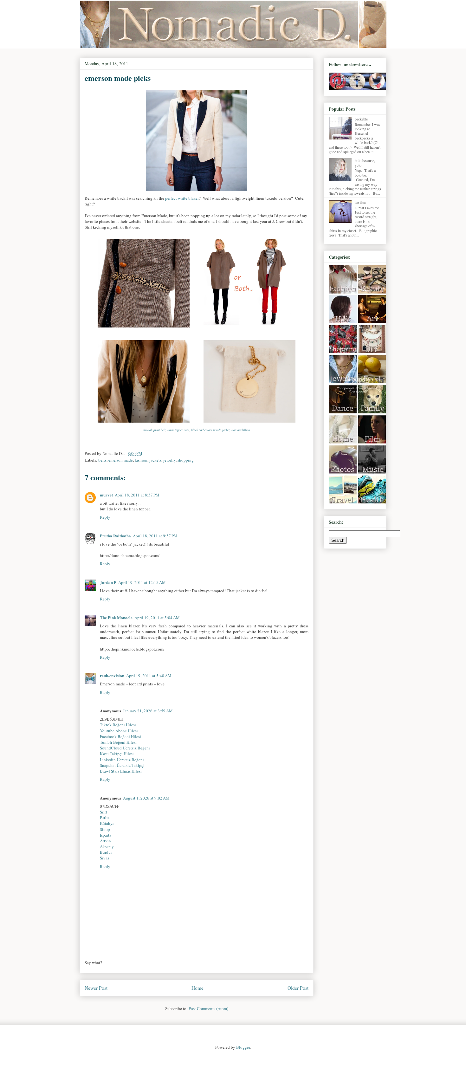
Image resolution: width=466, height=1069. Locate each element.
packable (361, 118)
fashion (141, 460)
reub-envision (112, 675)
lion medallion (240, 430)
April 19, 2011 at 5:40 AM (149, 675)
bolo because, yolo (365, 162)
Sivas (104, 858)
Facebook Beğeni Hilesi (120, 736)
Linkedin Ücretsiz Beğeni (122, 759)
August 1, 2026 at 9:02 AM (146, 798)
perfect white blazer (182, 198)
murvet (106, 495)
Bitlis (104, 817)
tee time (360, 202)
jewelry (169, 460)
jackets (155, 460)
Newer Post (96, 988)
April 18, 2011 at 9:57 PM (155, 536)
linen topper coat (178, 430)
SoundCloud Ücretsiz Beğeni (125, 748)
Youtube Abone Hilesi (119, 731)
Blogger (243, 1047)
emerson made (120, 460)
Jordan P (108, 582)
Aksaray (107, 846)
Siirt (103, 812)
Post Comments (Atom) (208, 1008)
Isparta (105, 835)
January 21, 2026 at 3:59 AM (148, 711)
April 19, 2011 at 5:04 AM (157, 617)
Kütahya (107, 823)
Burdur (106, 852)
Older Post (298, 988)
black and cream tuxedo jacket (210, 430)
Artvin (105, 841)
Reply (105, 517)
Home (197, 988)
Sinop (105, 829)
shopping (186, 460)
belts (102, 460)
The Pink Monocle (116, 617)
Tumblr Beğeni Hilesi (118, 742)
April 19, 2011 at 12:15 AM (142, 582)
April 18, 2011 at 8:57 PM (137, 495)
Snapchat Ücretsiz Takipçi (122, 765)
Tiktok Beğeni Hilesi (118, 725)
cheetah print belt (154, 430)
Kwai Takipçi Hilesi (117, 753)
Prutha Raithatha (115, 536)
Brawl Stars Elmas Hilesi (121, 771)
